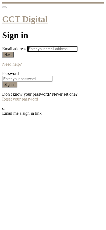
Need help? (12, 64)
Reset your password (20, 99)
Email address (14, 48)
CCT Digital (25, 19)
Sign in (9, 85)
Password (10, 73)
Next (8, 55)
